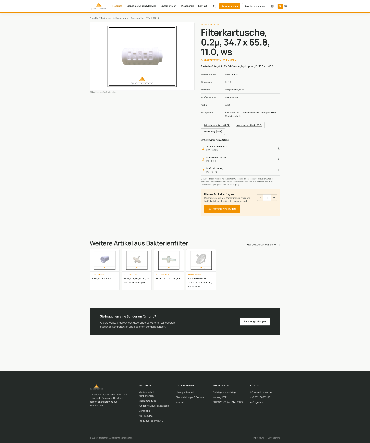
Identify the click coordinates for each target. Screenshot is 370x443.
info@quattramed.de (261, 392)
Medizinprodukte (147, 400)
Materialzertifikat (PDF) (249, 125)
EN (285, 6)
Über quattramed (185, 392)
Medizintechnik (232, 116)
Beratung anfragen (255, 321)
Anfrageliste (256, 402)
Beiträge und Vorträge (224, 392)
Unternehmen (168, 6)
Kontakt (202, 6)
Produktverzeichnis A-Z (151, 420)
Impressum (258, 437)
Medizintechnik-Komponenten (114, 18)
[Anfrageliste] (272, 6)
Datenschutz (274, 437)
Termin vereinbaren (255, 6)
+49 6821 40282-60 (260, 397)
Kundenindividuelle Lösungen (255, 112)
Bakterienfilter (137, 18)
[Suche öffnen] (214, 6)
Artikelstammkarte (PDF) (217, 125)
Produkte (117, 6)
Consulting (144, 410)
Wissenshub (187, 6)
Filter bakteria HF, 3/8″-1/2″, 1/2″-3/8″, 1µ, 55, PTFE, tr (200, 282)
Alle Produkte (146, 415)
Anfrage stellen (230, 6)
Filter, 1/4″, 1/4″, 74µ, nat (168, 278)
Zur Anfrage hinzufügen (222, 208)
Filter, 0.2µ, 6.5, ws (101, 278)
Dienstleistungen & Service (141, 6)
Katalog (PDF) (220, 397)
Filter (273, 112)
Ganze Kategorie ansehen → (263, 244)
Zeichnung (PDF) (213, 131)
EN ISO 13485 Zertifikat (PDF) (228, 402)
